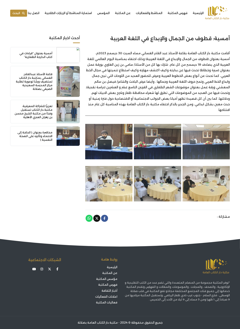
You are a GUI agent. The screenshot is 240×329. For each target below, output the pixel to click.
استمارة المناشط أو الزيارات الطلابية (68, 13)
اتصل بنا (33, 13)
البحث (16, 13)
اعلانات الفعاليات (106, 296)
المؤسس (103, 13)
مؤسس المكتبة (106, 279)
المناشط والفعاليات (149, 13)
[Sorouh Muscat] (217, 13)
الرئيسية (198, 13)
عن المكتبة (123, 13)
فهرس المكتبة (177, 13)
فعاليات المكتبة (106, 302)
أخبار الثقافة (109, 290)
